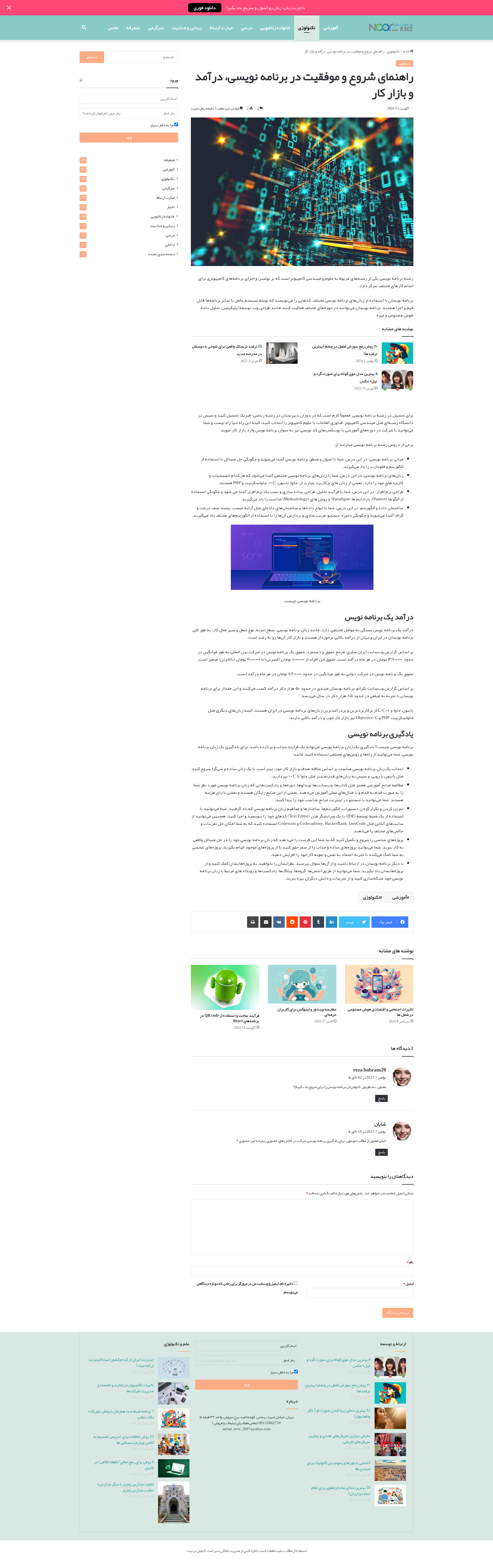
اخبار (171, 207)
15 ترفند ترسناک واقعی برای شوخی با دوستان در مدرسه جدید (227, 350)
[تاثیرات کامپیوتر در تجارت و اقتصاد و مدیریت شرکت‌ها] (173, 1393)
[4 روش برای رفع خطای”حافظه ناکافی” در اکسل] (173, 1468)
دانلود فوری (205, 7)
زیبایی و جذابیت (187, 27)
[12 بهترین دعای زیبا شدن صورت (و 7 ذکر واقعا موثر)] (390, 1418)
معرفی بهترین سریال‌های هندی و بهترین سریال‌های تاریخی (339, 1439)
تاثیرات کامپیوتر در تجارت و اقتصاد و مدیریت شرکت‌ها (126, 1388)
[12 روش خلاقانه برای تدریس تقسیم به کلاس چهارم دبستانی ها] (173, 1444)
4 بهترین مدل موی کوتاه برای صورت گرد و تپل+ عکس (345, 377)
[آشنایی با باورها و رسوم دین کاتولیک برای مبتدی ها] (390, 1470)
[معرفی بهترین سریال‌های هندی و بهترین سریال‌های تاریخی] (390, 1444)
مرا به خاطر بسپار (162, 125)
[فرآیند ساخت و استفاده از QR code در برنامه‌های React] (225, 987)
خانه (406, 51)
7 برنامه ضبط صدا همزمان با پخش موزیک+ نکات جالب (121, 1414)
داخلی (170, 244)
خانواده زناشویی (275, 27)
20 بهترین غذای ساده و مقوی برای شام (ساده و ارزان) (340, 1490)
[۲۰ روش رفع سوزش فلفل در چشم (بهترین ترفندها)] (397, 353)
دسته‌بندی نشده (161, 254)
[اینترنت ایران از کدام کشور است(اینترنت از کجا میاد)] (173, 1367)
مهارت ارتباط (221, 27)
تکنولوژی (306, 27)
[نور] (390, 27)
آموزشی (330, 27)
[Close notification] (9, 7)
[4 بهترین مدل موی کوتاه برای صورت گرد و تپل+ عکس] (397, 380)
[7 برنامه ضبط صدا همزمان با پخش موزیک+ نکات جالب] (173, 1419)
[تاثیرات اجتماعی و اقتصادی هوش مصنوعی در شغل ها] (379, 984)
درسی (246, 27)
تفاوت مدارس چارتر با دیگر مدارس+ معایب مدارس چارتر (125, 1487)
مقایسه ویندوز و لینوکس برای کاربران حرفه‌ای (306, 1011)
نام (410, 1262)
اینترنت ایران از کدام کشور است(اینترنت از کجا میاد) (121, 1362)
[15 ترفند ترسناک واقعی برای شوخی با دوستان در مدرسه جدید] (282, 353)
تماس (113, 27)
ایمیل (408, 1283)
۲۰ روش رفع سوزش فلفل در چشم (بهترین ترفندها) (344, 350)
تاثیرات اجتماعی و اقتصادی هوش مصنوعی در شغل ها (380, 1011)
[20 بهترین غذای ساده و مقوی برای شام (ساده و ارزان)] (390, 1495)
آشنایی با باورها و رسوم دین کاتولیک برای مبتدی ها (338, 1466)
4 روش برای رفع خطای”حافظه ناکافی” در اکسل (124, 1465)
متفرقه (133, 27)
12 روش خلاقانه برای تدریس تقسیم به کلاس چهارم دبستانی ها (123, 1439)
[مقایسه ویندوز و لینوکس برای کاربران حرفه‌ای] (302, 984)
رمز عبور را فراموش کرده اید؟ (101, 113)
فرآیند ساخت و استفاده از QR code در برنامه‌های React (229, 1018)
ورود (129, 137)
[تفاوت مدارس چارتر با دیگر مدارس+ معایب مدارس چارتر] (173, 1502)
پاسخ (381, 1098)
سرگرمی (156, 27)
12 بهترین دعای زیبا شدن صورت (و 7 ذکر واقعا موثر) (339, 1413)
